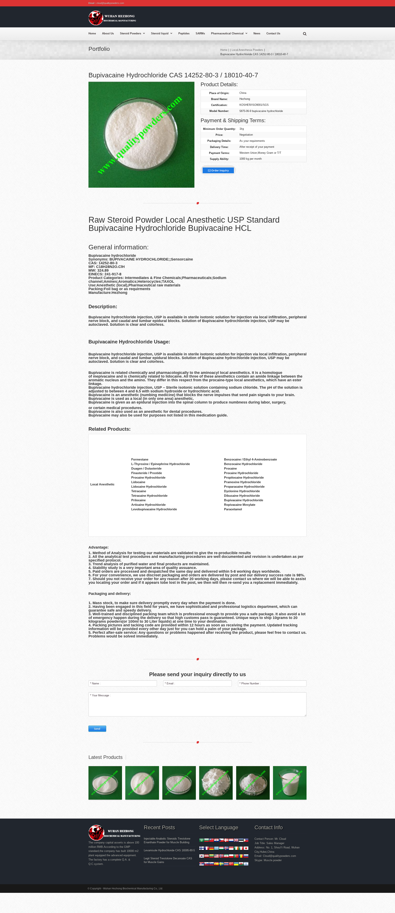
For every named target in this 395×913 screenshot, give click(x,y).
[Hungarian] (221, 849)
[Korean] (201, 856)
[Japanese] (246, 849)
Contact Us (273, 33)
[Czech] (221, 841)
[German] (211, 849)
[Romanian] (241, 856)
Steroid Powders (130, 33)
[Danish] (226, 841)
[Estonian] (241, 841)
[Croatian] (216, 841)
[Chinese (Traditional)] (211, 841)
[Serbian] (201, 864)
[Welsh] (241, 864)
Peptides (183, 33)
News (256, 33)
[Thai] (226, 864)
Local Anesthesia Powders (247, 49)
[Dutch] (231, 841)
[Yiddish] (246, 864)
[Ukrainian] (236, 864)
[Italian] (241, 849)
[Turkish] (231, 864)
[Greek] (216, 849)
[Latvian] (206, 856)
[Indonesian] (231, 849)
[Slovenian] (211, 864)
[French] (206, 849)
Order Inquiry (220, 170)
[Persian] (226, 856)
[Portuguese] (236, 856)
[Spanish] (216, 864)
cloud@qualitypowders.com (110, 3)
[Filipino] (246, 841)
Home (92, 33)
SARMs (200, 33)
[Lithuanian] (211, 856)
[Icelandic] (226, 849)
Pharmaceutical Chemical (227, 33)
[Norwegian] (221, 856)
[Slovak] (206, 864)
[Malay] (216, 856)
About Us (108, 33)
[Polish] (231, 856)
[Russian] (246, 856)
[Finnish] (201, 849)
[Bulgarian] (206, 841)
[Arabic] (201, 841)
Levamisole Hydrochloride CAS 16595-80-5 (169, 850)
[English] (236, 841)
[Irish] (236, 849)
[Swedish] (221, 864)
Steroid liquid (159, 33)
